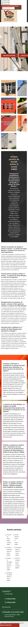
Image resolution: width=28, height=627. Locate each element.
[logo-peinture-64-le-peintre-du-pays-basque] (9, 16)
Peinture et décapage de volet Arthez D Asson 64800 (9, 564)
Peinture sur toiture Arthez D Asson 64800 (9, 539)
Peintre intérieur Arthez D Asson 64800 (17, 539)
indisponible (6, 0)
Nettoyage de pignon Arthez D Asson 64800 (9, 576)
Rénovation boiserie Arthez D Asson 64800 (18, 551)
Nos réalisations (9, 55)
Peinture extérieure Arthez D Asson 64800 (9, 551)
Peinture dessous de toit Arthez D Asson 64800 (17, 563)
